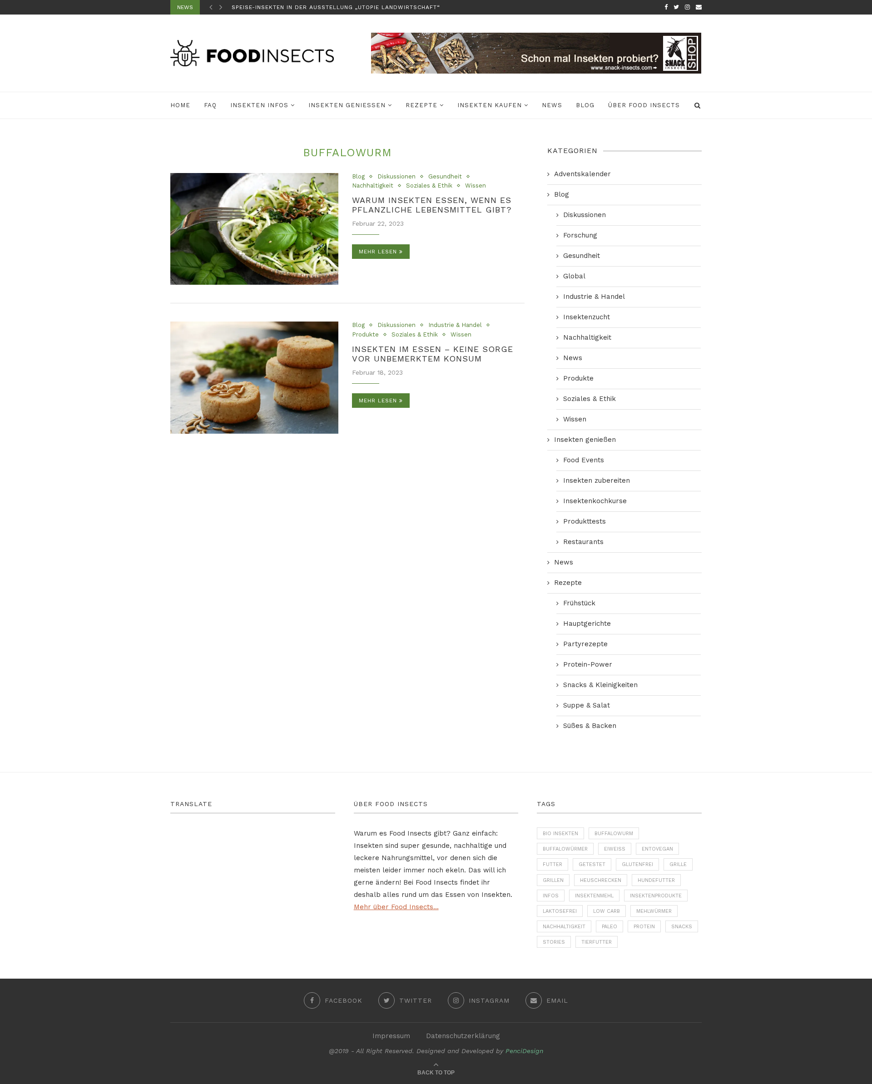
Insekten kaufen (489, 105)
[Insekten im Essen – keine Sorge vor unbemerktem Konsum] (254, 378)
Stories (554, 942)
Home (180, 105)
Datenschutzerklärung (463, 1036)
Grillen (553, 880)
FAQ (210, 105)
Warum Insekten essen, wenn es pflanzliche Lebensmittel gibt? (432, 204)
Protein (644, 927)
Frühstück (579, 603)
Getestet (592, 864)
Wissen (475, 185)
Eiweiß (614, 849)
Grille (678, 864)
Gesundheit (445, 176)
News (552, 105)
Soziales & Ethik (429, 185)
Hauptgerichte (587, 623)
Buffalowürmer (565, 849)
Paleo (609, 927)
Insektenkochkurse (595, 501)
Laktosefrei (560, 911)
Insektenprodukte (656, 896)
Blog (585, 105)
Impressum (391, 1036)
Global (574, 276)
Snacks (681, 927)
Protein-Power (587, 664)
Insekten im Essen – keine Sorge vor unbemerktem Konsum (432, 353)
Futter (552, 864)
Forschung (580, 235)
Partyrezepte (585, 644)
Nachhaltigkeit (372, 185)
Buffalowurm (614, 834)
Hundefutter (656, 880)
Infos (551, 896)
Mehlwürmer (654, 911)
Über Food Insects (644, 105)
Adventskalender (582, 174)
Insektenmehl (594, 896)
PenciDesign (524, 1050)
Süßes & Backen (589, 726)
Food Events (583, 460)
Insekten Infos (259, 105)
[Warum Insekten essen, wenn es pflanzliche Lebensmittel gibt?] (254, 229)
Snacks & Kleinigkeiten (600, 685)
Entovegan (657, 849)
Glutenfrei (637, 864)
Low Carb (606, 911)
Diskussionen (396, 176)
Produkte (365, 334)
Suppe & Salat (586, 705)
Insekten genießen (347, 105)
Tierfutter (596, 942)
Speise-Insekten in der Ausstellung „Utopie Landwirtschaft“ (336, 7)
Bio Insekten (560, 834)
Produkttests (584, 521)
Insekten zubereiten (596, 480)
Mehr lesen (378, 251)
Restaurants (583, 542)
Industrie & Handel (455, 325)
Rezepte (421, 105)
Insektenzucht (586, 317)
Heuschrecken (600, 880)
